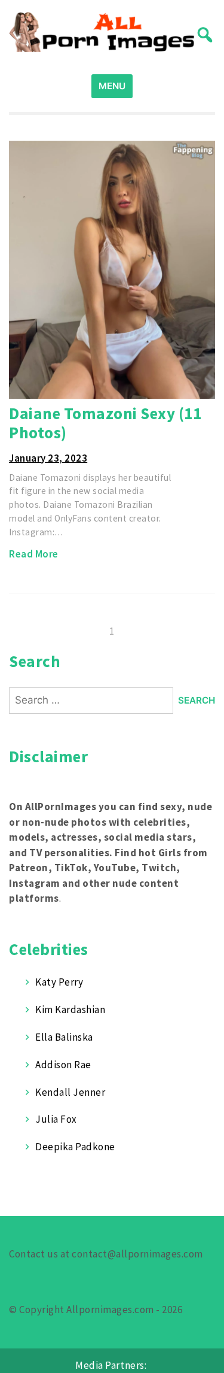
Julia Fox (56, 1119)
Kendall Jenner (70, 1092)
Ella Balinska (64, 1037)
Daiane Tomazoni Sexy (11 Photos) (105, 423)
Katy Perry (59, 982)
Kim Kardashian (70, 1009)
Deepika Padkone (75, 1146)
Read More (34, 553)
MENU (112, 86)
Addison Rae (63, 1064)
